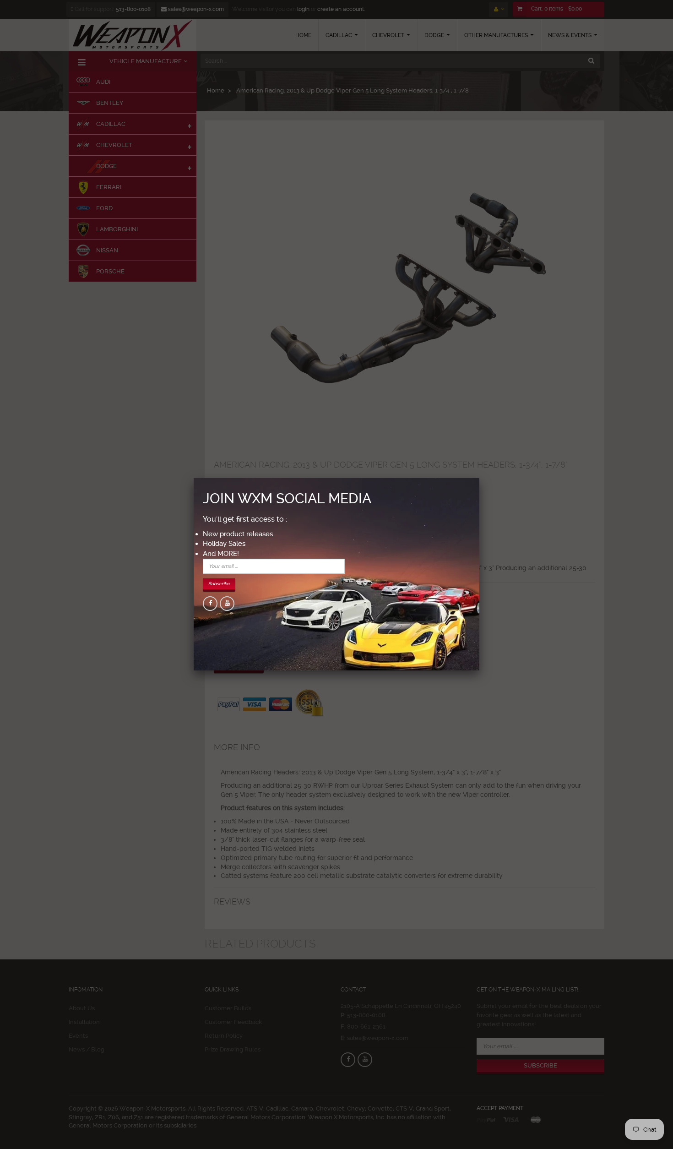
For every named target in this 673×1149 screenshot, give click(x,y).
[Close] (479, 478)
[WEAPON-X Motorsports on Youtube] (227, 603)
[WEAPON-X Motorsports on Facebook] (210, 603)
